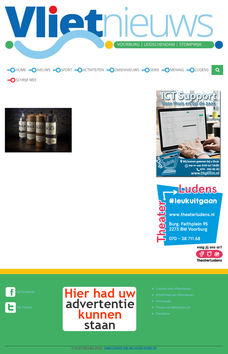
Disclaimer (163, 313)
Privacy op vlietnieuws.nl (173, 307)
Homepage (163, 301)
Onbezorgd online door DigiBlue (130, 348)
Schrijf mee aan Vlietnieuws (175, 295)
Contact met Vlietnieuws (173, 288)
